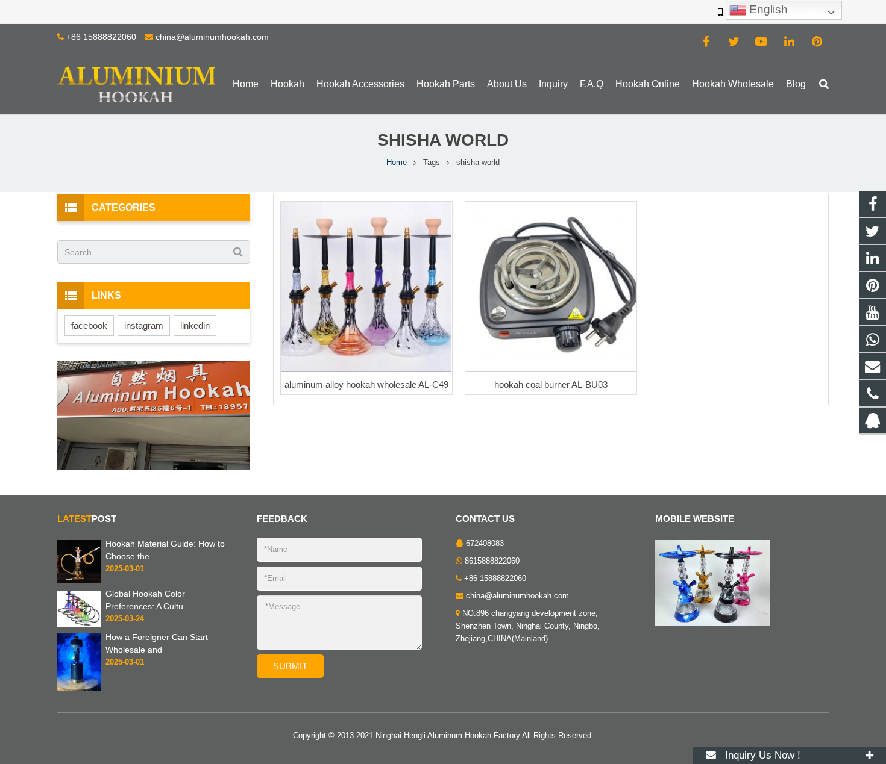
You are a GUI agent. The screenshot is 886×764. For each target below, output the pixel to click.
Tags (431, 162)
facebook (89, 325)
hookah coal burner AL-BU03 (551, 384)
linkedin (195, 325)
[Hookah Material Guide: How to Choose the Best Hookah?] (79, 561)
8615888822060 (492, 561)
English (767, 9)
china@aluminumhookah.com (212, 37)
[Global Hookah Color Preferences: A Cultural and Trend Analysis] (79, 608)
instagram (143, 325)
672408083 (485, 543)
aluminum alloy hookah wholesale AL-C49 (366, 384)
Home (396, 162)
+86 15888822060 (101, 37)
